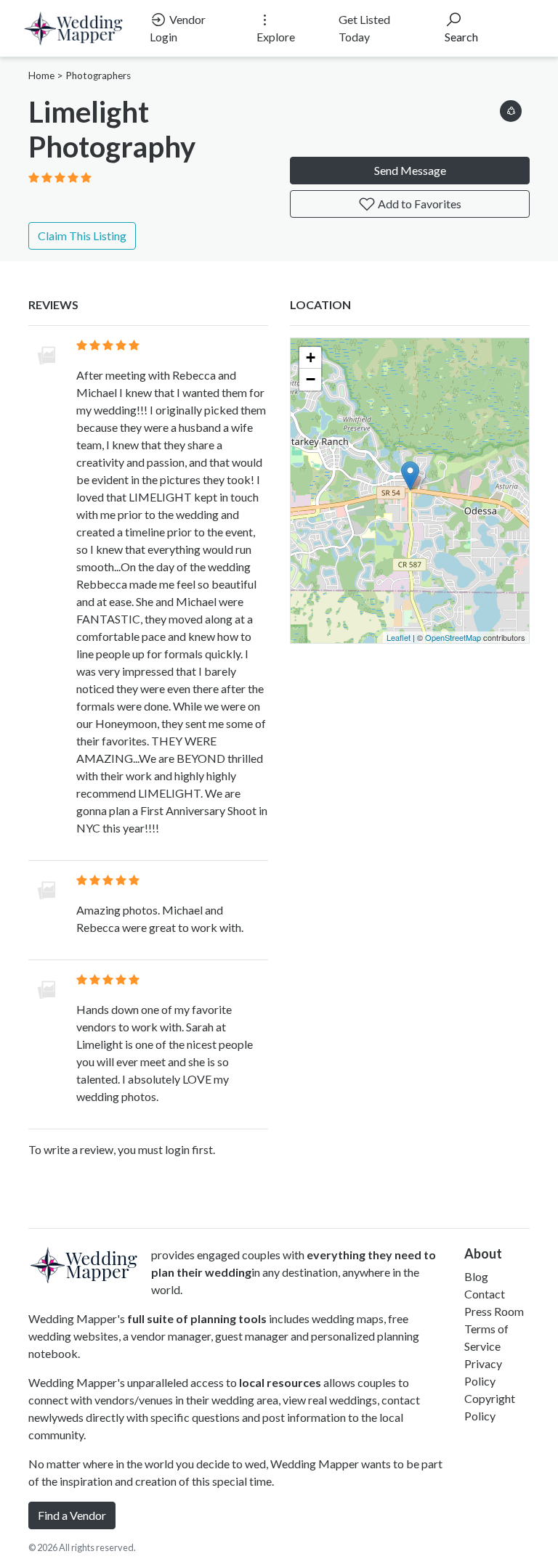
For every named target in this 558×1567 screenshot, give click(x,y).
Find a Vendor (72, 1515)
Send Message (410, 170)
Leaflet (399, 637)
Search (461, 37)
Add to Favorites (418, 203)
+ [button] (310, 357)
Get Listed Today (364, 28)
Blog (476, 1276)
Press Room (494, 1311)
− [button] (310, 379)
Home (41, 75)
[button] (511, 108)
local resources (280, 1382)
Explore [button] (275, 37)
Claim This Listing (82, 235)
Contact (484, 1294)
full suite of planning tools (197, 1318)
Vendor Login (178, 28)
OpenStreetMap (453, 637)
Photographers (98, 75)
